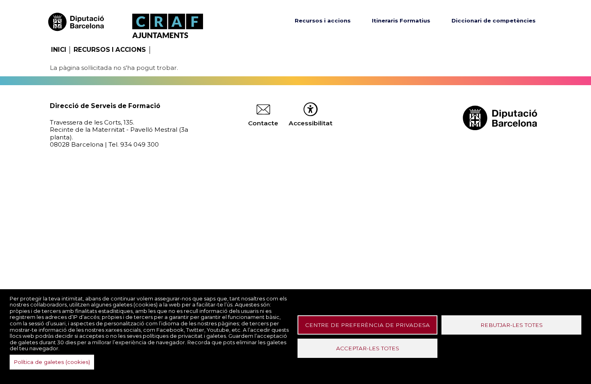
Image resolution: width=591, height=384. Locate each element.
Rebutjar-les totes (511, 325)
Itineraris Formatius (401, 20)
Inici (58, 49)
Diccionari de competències (493, 20)
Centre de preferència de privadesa (367, 325)
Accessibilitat (310, 123)
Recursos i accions (323, 20)
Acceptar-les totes (367, 348)
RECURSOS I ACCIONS (110, 49)
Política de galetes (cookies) (52, 362)
